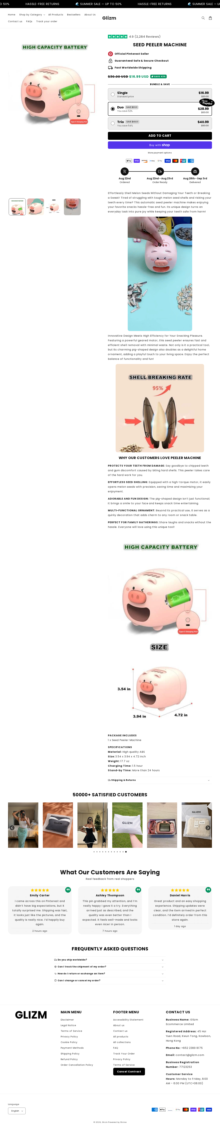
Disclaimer (67, 1019)
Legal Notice (68, 1025)
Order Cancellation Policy (77, 1065)
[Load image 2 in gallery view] (35, 206)
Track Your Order (124, 1053)
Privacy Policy (69, 1036)
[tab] (94, 851)
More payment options (160, 152)
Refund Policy (69, 1059)
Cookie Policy (69, 1042)
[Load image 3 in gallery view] (54, 206)
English (15, 1110)
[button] (31, 14)
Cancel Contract (129, 1071)
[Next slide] (208, 827)
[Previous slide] (12, 827)
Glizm (105, 1122)
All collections (122, 1042)
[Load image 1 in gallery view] (17, 206)
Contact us (120, 1031)
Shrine (123, 1122)
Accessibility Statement (128, 1019)
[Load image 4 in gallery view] (72, 206)
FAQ (115, 1047)
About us (118, 1025)
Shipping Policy (70, 1053)
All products (120, 1036)
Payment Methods (72, 1047)
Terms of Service (71, 1031)
